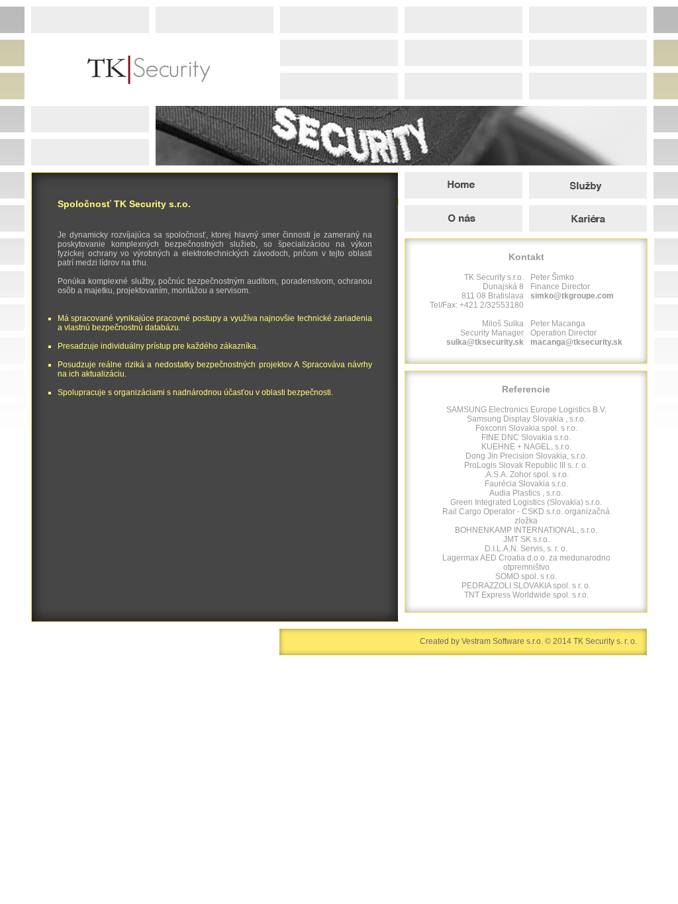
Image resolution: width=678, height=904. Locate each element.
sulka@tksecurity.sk (485, 342)
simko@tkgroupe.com (572, 295)
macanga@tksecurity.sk (576, 342)
